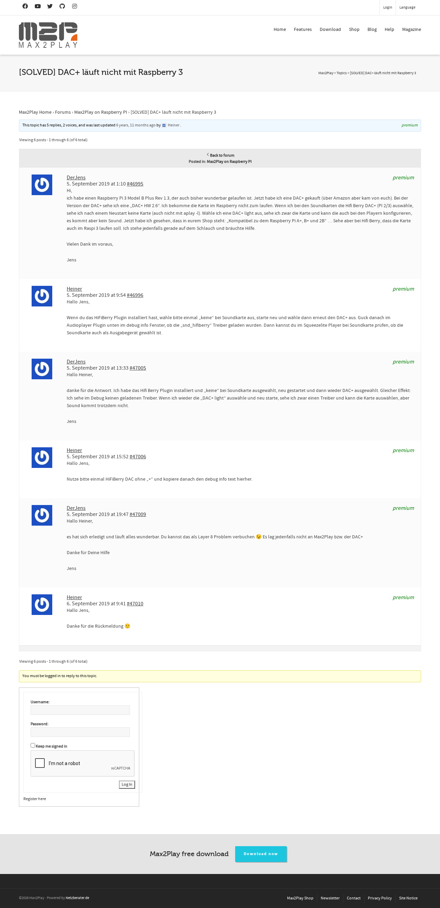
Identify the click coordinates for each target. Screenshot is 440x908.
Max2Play (325, 73)
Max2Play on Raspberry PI (100, 112)
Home (280, 29)
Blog (372, 29)
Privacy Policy (380, 898)
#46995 (135, 183)
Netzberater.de (77, 898)
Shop (354, 29)
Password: (39, 724)
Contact (354, 898)
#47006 (138, 456)
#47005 (138, 368)
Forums (63, 112)
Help (389, 29)
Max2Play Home (35, 112)
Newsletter (330, 898)
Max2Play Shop (300, 898)
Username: (40, 702)
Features (303, 29)
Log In (127, 784)
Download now (261, 854)
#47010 (135, 603)
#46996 (135, 295)
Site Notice (408, 898)
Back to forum (222, 155)
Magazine (411, 29)
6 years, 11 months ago (136, 125)
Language (407, 7)
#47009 (138, 514)
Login (387, 7)
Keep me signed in (51, 746)
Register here (34, 798)
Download (330, 29)
